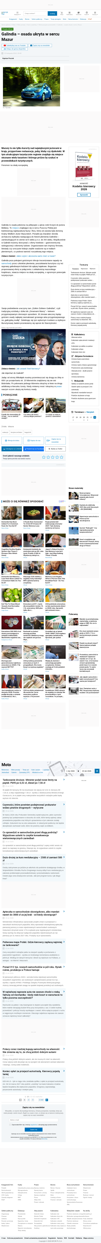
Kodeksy (36, 1228)
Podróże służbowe (72, 1221)
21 (87, 417)
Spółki (52, 1190)
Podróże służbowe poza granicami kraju (83, 400)
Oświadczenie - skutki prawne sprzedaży (81, 372)
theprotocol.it (87, 1226)
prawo (59, 386)
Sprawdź (84, 195)
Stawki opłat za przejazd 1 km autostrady (81, 388)
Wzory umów (87, 1221)
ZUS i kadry (5, 1195)
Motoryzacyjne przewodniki (47, 25)
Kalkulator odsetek (56, 1221)
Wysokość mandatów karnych (81, 392)
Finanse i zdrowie (55, 1200)
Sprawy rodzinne (39, 1188)
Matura (20, 1226)
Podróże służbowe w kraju (80, 395)
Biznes (27, 19)
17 (73, 417)
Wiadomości (87, 1188)
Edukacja (83, 19)
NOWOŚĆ (84, 183)
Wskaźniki (79, 380)
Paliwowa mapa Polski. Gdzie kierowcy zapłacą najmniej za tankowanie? (81, 302)
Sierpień (90, 412)
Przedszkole (21, 1214)
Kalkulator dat (54, 1214)
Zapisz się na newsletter (56, 440)
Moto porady (21, 25)
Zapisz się (33, 1129)
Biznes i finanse (55, 1188)
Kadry (21, 19)
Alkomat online (76, 337)
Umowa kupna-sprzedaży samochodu (80, 360)
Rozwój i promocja (7, 1221)
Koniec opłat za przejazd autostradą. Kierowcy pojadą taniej (83, 324)
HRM (19, 1200)
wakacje (5, 432)
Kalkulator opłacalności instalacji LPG (82, 341)
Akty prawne (38, 1211)
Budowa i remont (88, 1195)
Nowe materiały (76, 488)
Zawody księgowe (7, 1197)
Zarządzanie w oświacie (25, 1223)
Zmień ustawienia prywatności (35, 1238)
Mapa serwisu (88, 1238)
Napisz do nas (35, 440)
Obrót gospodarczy (7, 1192)
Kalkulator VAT (55, 1218)
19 (80, 417)
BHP (19, 1197)
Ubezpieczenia (22, 1192)
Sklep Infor (37, 1200)
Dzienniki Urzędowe (40, 1218)
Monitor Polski (38, 1216)
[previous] (20, 1100)
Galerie (14, 772)
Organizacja (5, 1214)
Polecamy (73, 614)
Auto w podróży (32, 25)
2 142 (41, 1100)
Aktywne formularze (84, 356)
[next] (47, 1100)
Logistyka (46, 770)
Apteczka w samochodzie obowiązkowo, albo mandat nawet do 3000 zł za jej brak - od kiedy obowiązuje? (84, 296)
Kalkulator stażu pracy (57, 1223)
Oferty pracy (87, 1228)
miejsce (15, 228)
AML (68, 1204)
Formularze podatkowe (90, 1223)
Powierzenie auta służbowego (82, 368)
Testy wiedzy (22, 1230)
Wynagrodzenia (23, 1190)
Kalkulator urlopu (77, 349)
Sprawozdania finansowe (74, 1202)
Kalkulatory (79, 334)
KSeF (90, 19)
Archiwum (86, 1216)
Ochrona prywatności (15, 1238)
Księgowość (13, 19)
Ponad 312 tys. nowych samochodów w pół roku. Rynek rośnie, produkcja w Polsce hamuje (84, 307)
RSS (65, 1238)
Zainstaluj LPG (24, 772)
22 (91, 417)
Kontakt (71, 1238)
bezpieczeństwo (16, 432)
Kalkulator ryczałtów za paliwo (82, 346)
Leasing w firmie (55, 1197)
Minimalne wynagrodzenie (75, 1216)
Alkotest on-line (37, 772)
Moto (64, 19)
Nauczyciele (21, 1218)
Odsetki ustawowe (72, 1223)
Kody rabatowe (88, 1218)
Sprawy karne (38, 1190)
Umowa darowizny (77, 377)
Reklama (79, 1238)
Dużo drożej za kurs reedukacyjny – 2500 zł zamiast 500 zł (83, 290)
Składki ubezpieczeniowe (74, 1218)
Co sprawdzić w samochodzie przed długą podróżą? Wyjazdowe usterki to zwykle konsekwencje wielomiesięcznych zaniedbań (83, 285)
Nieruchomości (73, 19)
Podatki (3, 1188)
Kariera (60, 1238)
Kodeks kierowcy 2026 (83, 188)
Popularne (75, 268)
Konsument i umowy (40, 1192)
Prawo (46, 19)
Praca (36, 1197)
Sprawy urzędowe (39, 1195)
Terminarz (79, 412)
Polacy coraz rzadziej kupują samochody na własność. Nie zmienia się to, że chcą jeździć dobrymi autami (81, 319)
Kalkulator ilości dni (78, 352)
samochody (6, 263)
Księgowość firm (7, 1185)
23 (95, 417)
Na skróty (86, 1211)
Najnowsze (84, 268)
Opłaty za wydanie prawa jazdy (82, 384)
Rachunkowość (6, 1190)
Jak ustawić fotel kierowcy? (28, 369)
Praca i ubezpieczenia (57, 1192)
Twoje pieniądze (56, 19)
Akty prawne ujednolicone (42, 1226)
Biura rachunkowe (73, 1185)
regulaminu (33, 1124)
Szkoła (20, 1216)
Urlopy (20, 1195)
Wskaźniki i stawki (73, 1211)
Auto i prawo (35, 770)
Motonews (5, 770)
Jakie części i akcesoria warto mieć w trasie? (36, 256)
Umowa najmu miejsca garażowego (83, 365)
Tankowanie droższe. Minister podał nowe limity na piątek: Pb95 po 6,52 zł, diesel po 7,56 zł (83, 274)
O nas (3, 1238)
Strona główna (5, 25)
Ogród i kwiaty (87, 1197)
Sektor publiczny (37, 19)
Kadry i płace (5, 1223)
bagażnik (28, 432)
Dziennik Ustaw (39, 1214)
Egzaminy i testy (23, 1221)
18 (77, 417)
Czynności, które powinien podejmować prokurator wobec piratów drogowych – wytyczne (81, 279)
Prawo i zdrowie (39, 1202)
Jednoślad (5, 772)
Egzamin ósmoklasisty (25, 1228)
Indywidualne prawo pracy (26, 1188)
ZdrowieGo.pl (87, 1214)
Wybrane (92, 268)
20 (84, 417)
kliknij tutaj (44, 1139)
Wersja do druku (13, 440)
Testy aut (26, 770)
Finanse (85, 1192)
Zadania (4, 1218)
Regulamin (52, 1238)
